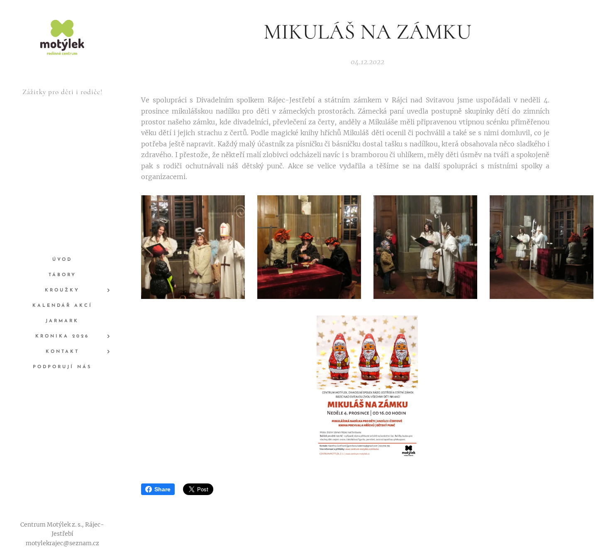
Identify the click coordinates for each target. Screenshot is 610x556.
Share (162, 489)
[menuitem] (62, 260)
